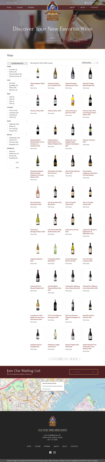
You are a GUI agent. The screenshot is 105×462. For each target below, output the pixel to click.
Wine (9, 7)
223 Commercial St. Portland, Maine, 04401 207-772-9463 (52, 437)
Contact (94, 7)
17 (76, 359)
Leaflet (87, 410)
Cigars (19, 7)
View (33, 88)
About (72, 7)
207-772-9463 (12, 3)
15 (71, 359)
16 (73, 359)
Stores (31, 7)
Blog (83, 7)
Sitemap (56, 460)
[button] (53, 393)
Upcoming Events (92, 3)
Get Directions (46, 389)
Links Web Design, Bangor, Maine (42, 460)
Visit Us (52, 38)
